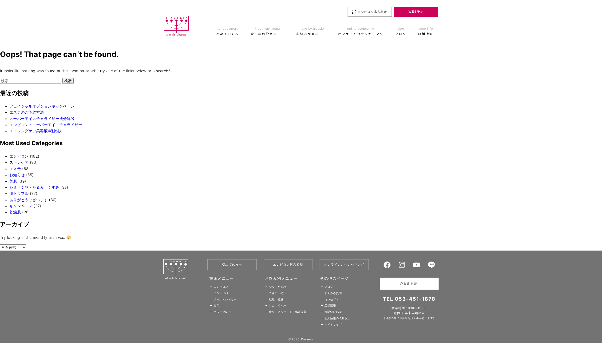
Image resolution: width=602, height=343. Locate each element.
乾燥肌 (15, 212)
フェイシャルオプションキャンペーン (42, 106)
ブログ (328, 286)
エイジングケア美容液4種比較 (35, 130)
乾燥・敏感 (276, 299)
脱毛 (216, 305)
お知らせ (17, 174)
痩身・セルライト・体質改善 (288, 312)
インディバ (221, 293)
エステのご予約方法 (26, 112)
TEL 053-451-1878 (409, 299)
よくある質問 (333, 293)
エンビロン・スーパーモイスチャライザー (45, 124)
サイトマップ (333, 324)
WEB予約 (416, 11)
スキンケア (19, 162)
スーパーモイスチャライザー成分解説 (42, 118)
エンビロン (19, 156)
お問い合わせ (333, 312)
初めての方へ (232, 264)
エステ (15, 168)
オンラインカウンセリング (344, 264)
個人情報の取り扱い (337, 318)
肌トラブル (19, 193)
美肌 (13, 181)
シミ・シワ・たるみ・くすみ (34, 187)
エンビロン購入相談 (371, 12)
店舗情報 (330, 305)
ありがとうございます (28, 199)
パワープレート (224, 312)
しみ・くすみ (277, 305)
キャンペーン (20, 205)
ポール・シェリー (225, 299)
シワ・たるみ (277, 286)
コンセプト (331, 299)
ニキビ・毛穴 (277, 293)
